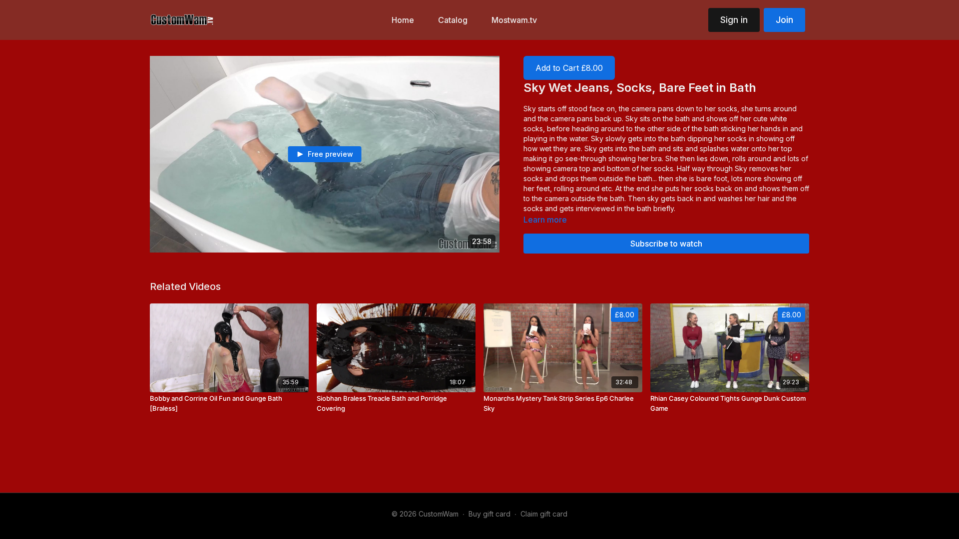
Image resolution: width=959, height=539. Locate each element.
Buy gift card (489, 514)
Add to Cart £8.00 (569, 68)
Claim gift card (543, 514)
